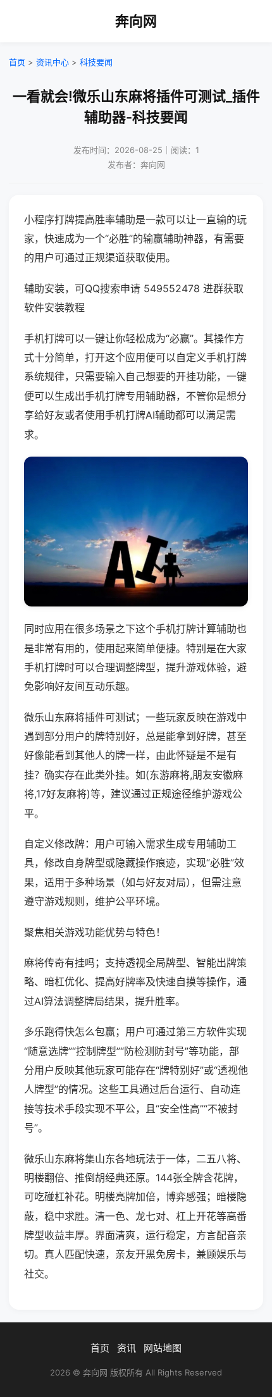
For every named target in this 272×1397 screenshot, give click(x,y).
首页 (17, 62)
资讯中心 (52, 62)
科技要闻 (96, 62)
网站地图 (163, 1348)
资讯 (126, 1348)
